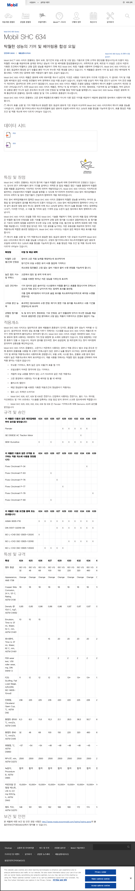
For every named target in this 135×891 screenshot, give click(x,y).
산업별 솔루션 (59, 848)
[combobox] (112, 847)
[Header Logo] (12, 3)
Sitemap (8, 848)
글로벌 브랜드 (45, 2)
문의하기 (28, 854)
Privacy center (100, 872)
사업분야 (32, 2)
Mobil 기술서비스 (78, 848)
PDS (14, 133)
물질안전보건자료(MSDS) (15, 861)
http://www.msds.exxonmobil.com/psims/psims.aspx (66, 822)
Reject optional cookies (101, 879)
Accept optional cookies (100, 886)
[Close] (131, 878)
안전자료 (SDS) (9, 53)
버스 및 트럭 (44, 848)
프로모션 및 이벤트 (12, 854)
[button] (8, 18)
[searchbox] (109, 847)
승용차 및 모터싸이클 (25, 848)
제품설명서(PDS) (62, 854)
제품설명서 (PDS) (24, 53)
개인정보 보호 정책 (60, 880)
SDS (14, 143)
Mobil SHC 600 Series (11, 32)
